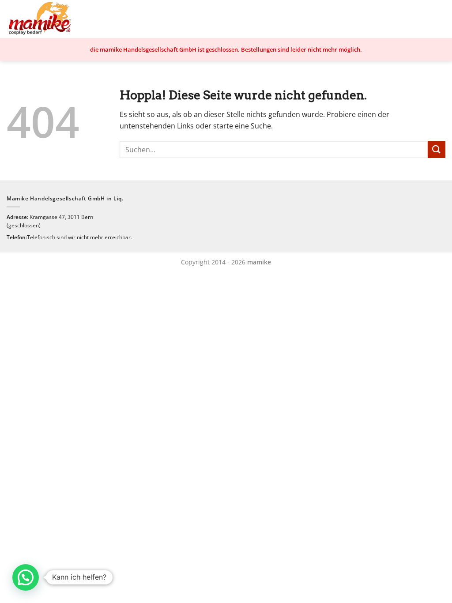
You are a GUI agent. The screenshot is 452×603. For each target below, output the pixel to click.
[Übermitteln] (436, 149)
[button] (25, 577)
